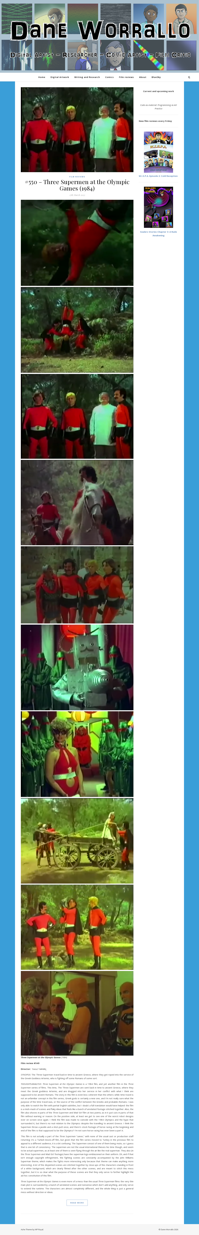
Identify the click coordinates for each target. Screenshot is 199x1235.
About (142, 77)
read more (77, 1202)
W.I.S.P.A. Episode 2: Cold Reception (158, 175)
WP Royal (39, 1229)
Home (41, 77)
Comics (109, 77)
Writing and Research (87, 77)
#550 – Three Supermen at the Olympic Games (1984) (77, 185)
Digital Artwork (60, 77)
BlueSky (156, 77)
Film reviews (126, 77)
